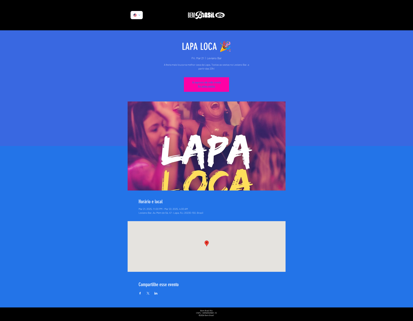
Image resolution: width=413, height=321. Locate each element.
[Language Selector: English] (137, 15)
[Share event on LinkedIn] (155, 293)
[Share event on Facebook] (140, 293)
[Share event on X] (148, 293)
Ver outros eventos (206, 86)
